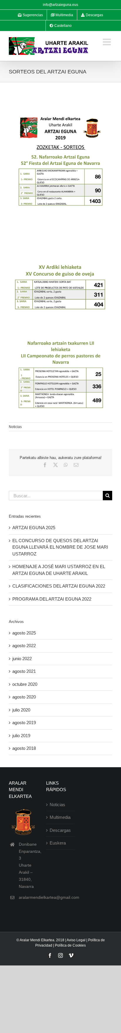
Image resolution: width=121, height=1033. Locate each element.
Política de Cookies (70, 945)
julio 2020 (21, 709)
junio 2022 (22, 658)
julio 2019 (21, 735)
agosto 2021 (24, 671)
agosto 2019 (24, 722)
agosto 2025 (24, 632)
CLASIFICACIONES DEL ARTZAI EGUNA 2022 (58, 585)
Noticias (15, 427)
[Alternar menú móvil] (107, 42)
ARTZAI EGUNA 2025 (33, 527)
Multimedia (60, 817)
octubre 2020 (24, 684)
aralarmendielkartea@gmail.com (49, 897)
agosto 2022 (24, 645)
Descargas (60, 830)
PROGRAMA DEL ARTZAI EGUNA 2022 (51, 598)
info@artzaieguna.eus (60, 5)
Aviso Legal (76, 940)
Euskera (58, 842)
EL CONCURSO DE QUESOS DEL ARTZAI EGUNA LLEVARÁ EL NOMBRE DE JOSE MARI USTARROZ (60, 547)
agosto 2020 (24, 696)
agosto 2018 (24, 748)
